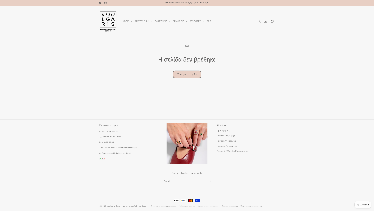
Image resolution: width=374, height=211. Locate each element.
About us (221, 125)
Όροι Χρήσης (223, 130)
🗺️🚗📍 (102, 159)
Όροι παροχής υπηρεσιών (208, 206)
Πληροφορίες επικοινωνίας (251, 206)
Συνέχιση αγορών (187, 74)
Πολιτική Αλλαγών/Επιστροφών (232, 151)
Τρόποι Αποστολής (226, 140)
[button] (127, 21)
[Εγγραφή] (210, 181)
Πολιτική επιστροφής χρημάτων (163, 206)
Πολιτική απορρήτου (187, 206)
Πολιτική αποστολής (230, 206)
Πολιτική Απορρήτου (227, 146)
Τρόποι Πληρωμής (226, 135)
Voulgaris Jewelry (114, 206)
